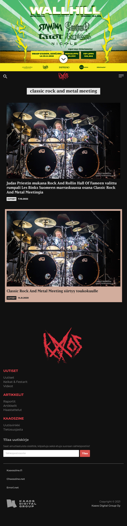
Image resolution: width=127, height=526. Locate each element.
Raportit (9, 401)
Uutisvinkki (11, 425)
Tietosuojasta (13, 429)
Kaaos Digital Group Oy (106, 505)
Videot (8, 386)
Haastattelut (12, 410)
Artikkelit (10, 406)
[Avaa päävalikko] (121, 76)
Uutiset (8, 377)
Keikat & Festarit (15, 382)
